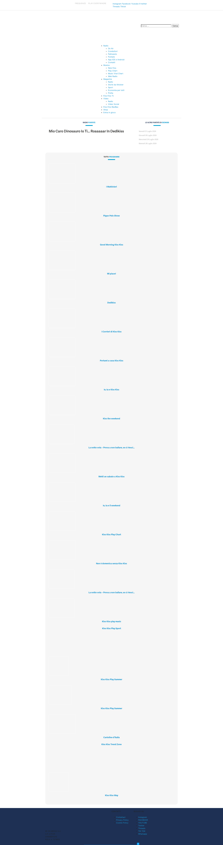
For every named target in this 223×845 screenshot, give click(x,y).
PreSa (110, 93)
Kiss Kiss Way (111, 795)
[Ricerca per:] (156, 25)
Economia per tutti (116, 90)
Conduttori (113, 51)
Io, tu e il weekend (111, 505)
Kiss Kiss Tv (108, 96)
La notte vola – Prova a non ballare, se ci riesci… (112, 447)
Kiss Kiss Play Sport (111, 628)
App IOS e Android (116, 59)
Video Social (113, 104)
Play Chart (112, 71)
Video (105, 98)
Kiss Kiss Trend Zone (111, 744)
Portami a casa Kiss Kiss (111, 360)
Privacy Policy (122, 820)
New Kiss (112, 68)
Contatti (111, 62)
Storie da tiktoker (115, 84)
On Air (110, 48)
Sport (110, 87)
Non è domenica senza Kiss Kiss (111, 563)
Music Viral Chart (115, 73)
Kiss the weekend (111, 418)
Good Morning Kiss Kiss (111, 244)
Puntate (111, 57)
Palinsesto (112, 54)
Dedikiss (111, 302)
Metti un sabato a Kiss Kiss (111, 476)
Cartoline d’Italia (111, 737)
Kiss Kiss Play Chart (111, 534)
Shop (105, 110)
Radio (105, 46)
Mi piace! (111, 273)
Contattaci (120, 817)
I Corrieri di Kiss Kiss (111, 331)
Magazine (107, 79)
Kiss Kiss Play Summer (111, 679)
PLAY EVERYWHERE (97, 3)
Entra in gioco (109, 112)
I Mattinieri (111, 186)
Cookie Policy (122, 823)
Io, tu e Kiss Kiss (111, 389)
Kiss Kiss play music (111, 621)
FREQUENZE (80, 3)
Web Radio (112, 76)
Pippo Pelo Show (111, 215)
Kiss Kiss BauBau (110, 107)
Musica (106, 65)
